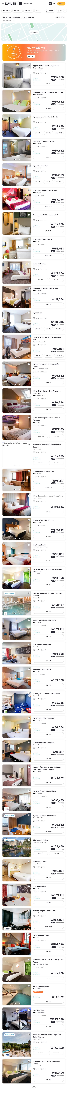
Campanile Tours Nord (34, 678)
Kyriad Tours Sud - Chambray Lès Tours (34, 374)
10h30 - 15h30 (48, 926)
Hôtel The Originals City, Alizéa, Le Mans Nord (34, 400)
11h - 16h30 (40, 1053)
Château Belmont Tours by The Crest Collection (34, 603)
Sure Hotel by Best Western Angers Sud (34, 347)
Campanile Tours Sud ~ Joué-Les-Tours (34, 1071)
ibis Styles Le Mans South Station (34, 702)
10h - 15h (48, 709)
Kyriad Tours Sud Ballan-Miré (34, 824)
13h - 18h (48, 133)
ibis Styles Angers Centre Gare (34, 199)
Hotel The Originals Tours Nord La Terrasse (34, 427)
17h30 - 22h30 (59, 133)
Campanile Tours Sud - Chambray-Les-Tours (34, 969)
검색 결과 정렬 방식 (8, 21)
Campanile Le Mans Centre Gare (34, 297)
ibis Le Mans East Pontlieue (34, 751)
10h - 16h (48, 758)
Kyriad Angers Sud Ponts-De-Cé (34, 125)
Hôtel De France (34, 272)
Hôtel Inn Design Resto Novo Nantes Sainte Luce (34, 578)
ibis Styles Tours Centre (34, 248)
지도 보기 (35, 32)
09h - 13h (38, 133)
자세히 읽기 (31, 56)
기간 (37, 10)
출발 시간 (27, 10)
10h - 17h (48, 84)
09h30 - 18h (41, 436)
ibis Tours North (34, 895)
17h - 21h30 (59, 355)
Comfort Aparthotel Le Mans (34, 629)
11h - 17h (48, 536)
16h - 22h (56, 280)
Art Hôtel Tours (34, 1018)
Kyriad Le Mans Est (34, 174)
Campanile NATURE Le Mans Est (34, 223)
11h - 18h (48, 561)
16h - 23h (56, 436)
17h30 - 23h (56, 1053)
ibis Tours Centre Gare (34, 653)
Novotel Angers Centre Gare (34, 919)
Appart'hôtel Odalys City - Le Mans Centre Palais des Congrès (34, 775)
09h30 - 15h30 (48, 487)
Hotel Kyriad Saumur (34, 994)
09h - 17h (48, 157)
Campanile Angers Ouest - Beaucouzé (34, 101)
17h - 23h (58, 182)
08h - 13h (38, 182)
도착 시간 (16, 10)
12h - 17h (40, 853)
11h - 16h (48, 355)
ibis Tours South (34, 553)
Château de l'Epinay (34, 847)
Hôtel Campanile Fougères (34, 727)
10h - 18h (48, 182)
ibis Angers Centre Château (34, 480)
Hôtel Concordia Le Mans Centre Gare (34, 504)
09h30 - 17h (48, 231)
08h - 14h (38, 329)
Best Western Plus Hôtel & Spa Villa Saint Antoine (34, 1044)
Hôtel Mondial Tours (34, 944)
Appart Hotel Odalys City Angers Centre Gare (34, 75)
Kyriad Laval (34, 321)
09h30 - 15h (48, 206)
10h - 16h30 (48, 108)
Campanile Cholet (34, 870)
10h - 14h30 (48, 831)
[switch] (50, 11)
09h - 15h (40, 280)
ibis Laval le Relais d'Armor (34, 529)
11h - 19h (40, 463)
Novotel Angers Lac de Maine (34, 799)
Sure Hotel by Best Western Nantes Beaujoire (34, 454)
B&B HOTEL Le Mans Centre (34, 150)
